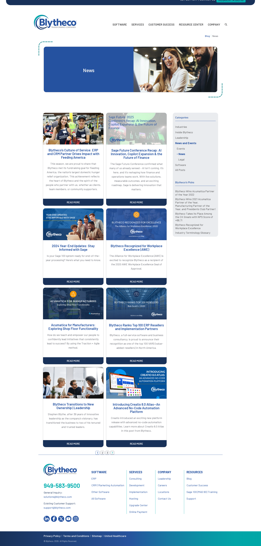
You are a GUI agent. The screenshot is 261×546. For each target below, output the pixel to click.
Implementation (138, 492)
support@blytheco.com (57, 507)
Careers (162, 485)
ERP (93, 478)
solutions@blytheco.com (58, 496)
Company (214, 24)
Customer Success (161, 24)
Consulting (135, 478)
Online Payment (138, 511)
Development (136, 485)
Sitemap (97, 536)
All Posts (180, 170)
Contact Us (164, 498)
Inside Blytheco (184, 132)
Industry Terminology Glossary (192, 232)
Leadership (181, 137)
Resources (195, 472)
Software (120, 24)
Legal (181, 159)
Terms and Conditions (76, 536)
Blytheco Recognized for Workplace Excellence (189, 226)
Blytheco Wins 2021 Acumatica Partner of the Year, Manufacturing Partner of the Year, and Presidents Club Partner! (195, 204)
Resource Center (191, 24)
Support (191, 498)
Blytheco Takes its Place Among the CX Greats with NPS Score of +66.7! (194, 217)
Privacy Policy (52, 536)
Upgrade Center (138, 505)
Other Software (100, 492)
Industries (181, 126)
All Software (98, 498)
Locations (163, 492)
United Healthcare (115, 536)
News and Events (185, 143)
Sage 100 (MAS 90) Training (202, 492)
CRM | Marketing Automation (107, 485)
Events (181, 148)
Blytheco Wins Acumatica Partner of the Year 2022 (194, 193)
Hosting (133, 498)
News (182, 154)
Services (137, 24)
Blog (207, 35)
